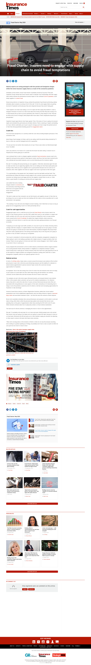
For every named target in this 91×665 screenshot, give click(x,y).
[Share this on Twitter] (10, 81)
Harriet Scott (10, 534)
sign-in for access (74, 133)
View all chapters (79, 22)
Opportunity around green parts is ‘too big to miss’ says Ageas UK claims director (32, 491)
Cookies (62, 646)
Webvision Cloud (48, 662)
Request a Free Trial (61, 3)
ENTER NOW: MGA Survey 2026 (52, 17)
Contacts (18, 646)
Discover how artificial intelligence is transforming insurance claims (75, 112)
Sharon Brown (29, 535)
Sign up (9, 368)
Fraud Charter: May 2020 (13, 416)
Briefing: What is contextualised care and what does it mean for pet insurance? (32, 530)
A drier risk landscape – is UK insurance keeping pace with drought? (49, 529)
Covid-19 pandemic (49, 96)
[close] (57, 78)
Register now (74, 128)
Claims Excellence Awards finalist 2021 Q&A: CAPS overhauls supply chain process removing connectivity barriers (49, 466)
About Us (12, 646)
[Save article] (56, 81)
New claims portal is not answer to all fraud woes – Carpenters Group (13, 491)
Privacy (35, 646)
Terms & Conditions (27, 646)
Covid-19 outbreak (21, 218)
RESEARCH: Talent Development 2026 (69, 17)
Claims (14, 403)
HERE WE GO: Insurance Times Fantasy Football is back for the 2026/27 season (28, 17)
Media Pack (49, 646)
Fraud (23, 403)
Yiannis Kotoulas (29, 560)
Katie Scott (43, 73)
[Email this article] (16, 81)
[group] (81, 13)
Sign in (41, 78)
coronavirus (19, 185)
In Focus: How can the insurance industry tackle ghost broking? (13, 465)
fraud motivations (41, 156)
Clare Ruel (10, 470)
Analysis (45, 61)
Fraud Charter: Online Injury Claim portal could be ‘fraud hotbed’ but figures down (31, 465)
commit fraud (19, 98)
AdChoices (56, 646)
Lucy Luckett (10, 564)
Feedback (77, 646)
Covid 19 (19, 403)
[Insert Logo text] (16, 9)
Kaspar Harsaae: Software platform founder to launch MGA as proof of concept (49, 554)
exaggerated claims (37, 127)
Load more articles (32, 503)
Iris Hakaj (45, 534)
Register (69, 3)
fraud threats (38, 212)
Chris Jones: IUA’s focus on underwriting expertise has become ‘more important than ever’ (32, 555)
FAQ (73, 646)
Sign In (81, 3)
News (27, 403)
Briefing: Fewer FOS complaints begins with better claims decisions (14, 559)
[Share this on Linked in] (13, 81)
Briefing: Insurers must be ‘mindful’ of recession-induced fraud (49, 491)
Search (83, 7)
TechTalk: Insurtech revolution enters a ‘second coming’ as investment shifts (14, 529)
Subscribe (75, 3)
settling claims (16, 261)
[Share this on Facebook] (7, 81)
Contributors (42, 646)
